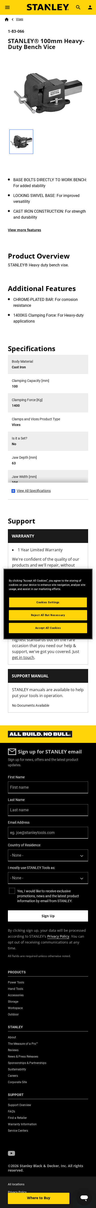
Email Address (19, 822)
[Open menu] (7, 7)
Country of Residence (24, 845)
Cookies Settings (48, 602)
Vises (19, 19)
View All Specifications (34, 491)
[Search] (78, 7)
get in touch (23, 657)
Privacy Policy (58, 936)
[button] (11, 1153)
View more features (24, 230)
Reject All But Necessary (48, 615)
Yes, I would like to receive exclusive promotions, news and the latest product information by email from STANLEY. (48, 896)
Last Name (16, 800)
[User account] (90, 7)
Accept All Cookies (48, 628)
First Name (16, 777)
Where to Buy (38, 1197)
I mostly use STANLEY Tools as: (31, 868)
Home (6, 19)
